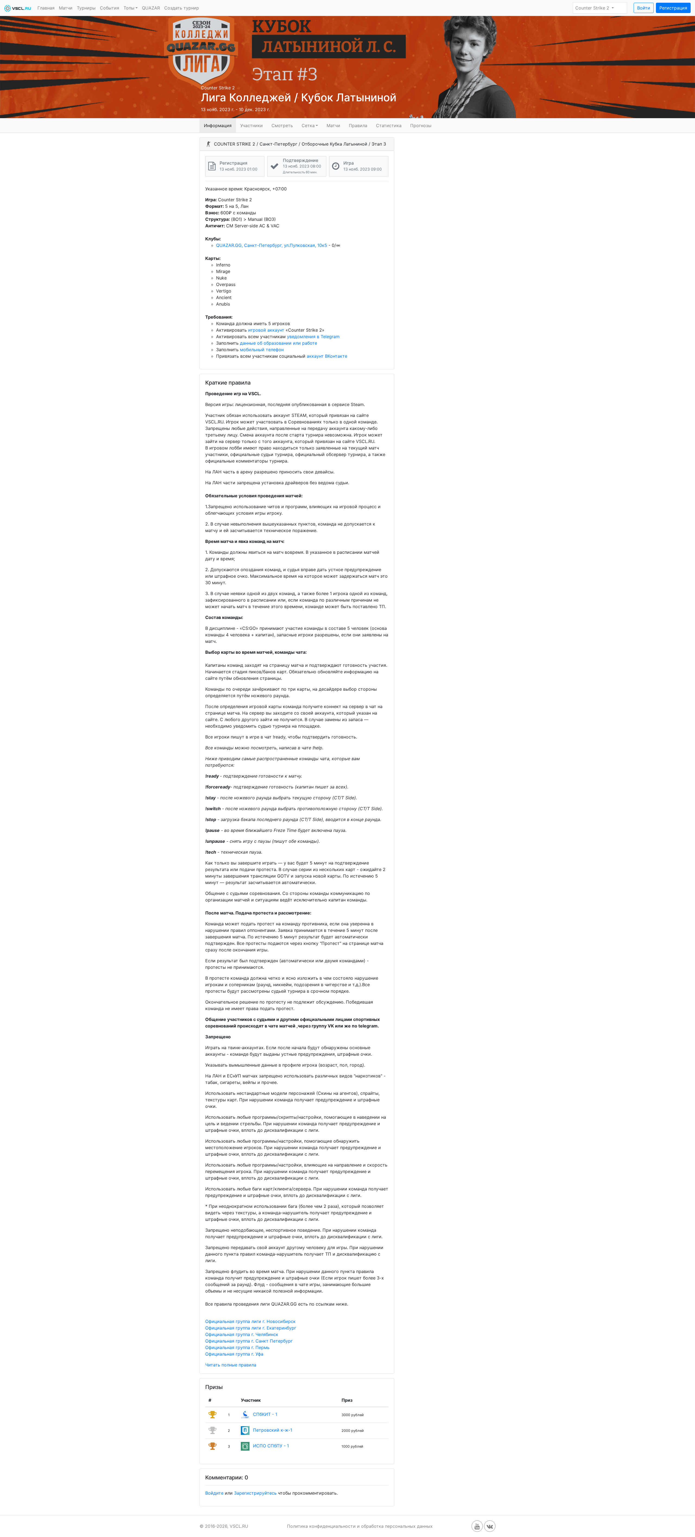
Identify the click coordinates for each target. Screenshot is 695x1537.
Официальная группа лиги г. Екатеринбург (250, 1328)
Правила (358, 125)
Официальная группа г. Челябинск (241, 1334)
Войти (643, 8)
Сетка (308, 125)
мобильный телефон (262, 349)
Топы (129, 8)
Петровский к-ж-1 (272, 1430)
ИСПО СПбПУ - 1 (271, 1446)
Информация (218, 125)
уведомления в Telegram (313, 336)
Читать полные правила (230, 1365)
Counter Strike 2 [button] (593, 8)
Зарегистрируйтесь (255, 1493)
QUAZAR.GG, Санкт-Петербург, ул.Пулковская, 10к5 (271, 245)
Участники (251, 125)
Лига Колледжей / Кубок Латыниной (298, 97)
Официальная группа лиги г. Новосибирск (250, 1321)
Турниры (86, 8)
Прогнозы (420, 125)
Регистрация (673, 8)
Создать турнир (181, 8)
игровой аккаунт (266, 330)
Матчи (65, 8)
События (109, 8)
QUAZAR (151, 8)
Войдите (214, 1493)
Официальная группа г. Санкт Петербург (249, 1341)
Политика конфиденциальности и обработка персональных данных (360, 1526)
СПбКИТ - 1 (265, 1414)
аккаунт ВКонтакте (327, 356)
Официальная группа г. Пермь (237, 1347)
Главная (46, 8)
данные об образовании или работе (278, 343)
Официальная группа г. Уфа (234, 1354)
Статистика (389, 125)
